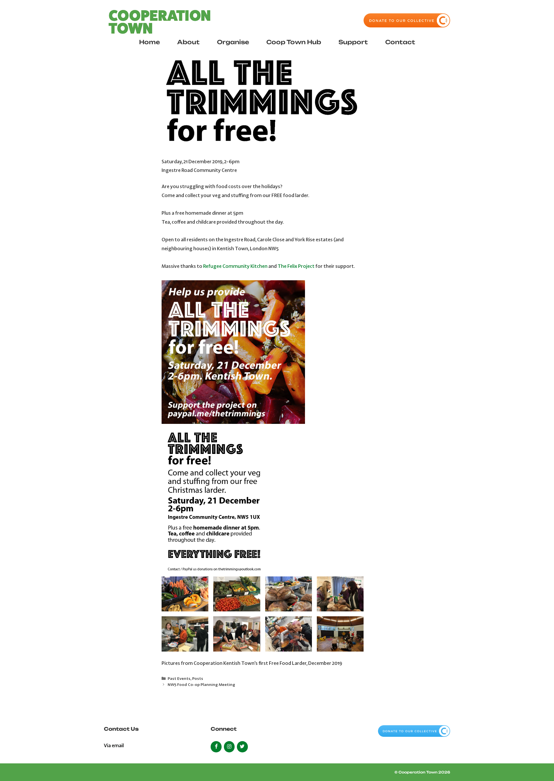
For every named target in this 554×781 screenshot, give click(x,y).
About (188, 42)
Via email (114, 745)
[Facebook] (216, 746)
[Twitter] (242, 746)
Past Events (179, 678)
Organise (233, 42)
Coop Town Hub (293, 42)
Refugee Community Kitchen (235, 266)
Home (149, 42)
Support (353, 42)
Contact (400, 42)
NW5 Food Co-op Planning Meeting (201, 684)
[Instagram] (229, 746)
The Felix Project (296, 266)
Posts (197, 678)
